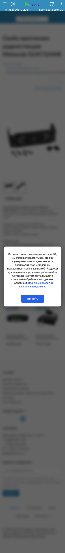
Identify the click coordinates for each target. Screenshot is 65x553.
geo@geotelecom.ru (51, 9)
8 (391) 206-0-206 (16, 9)
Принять (32, 298)
